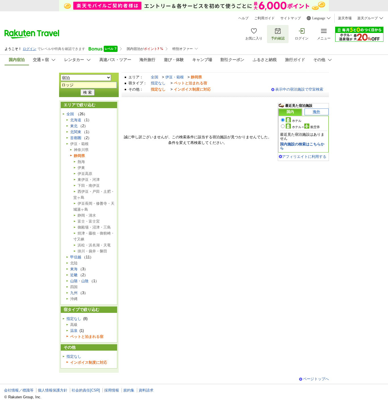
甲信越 (75, 257)
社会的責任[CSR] (86, 390)
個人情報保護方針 (52, 390)
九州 (74, 293)
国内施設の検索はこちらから (302, 146)
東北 (74, 126)
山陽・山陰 (79, 281)
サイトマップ (290, 18)
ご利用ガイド (264, 18)
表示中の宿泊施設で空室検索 (299, 89)
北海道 (75, 120)
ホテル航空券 (306, 127)
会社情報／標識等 (19, 390)
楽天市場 (345, 18)
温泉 (74, 330)
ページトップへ (316, 379)
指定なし (158, 83)
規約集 (128, 390)
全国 (154, 77)
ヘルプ (243, 18)
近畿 (74, 275)
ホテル (296, 120)
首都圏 (75, 138)
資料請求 (146, 390)
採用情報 (111, 390)
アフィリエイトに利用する (304, 156)
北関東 (75, 132)
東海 (74, 269)
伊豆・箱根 (174, 77)
